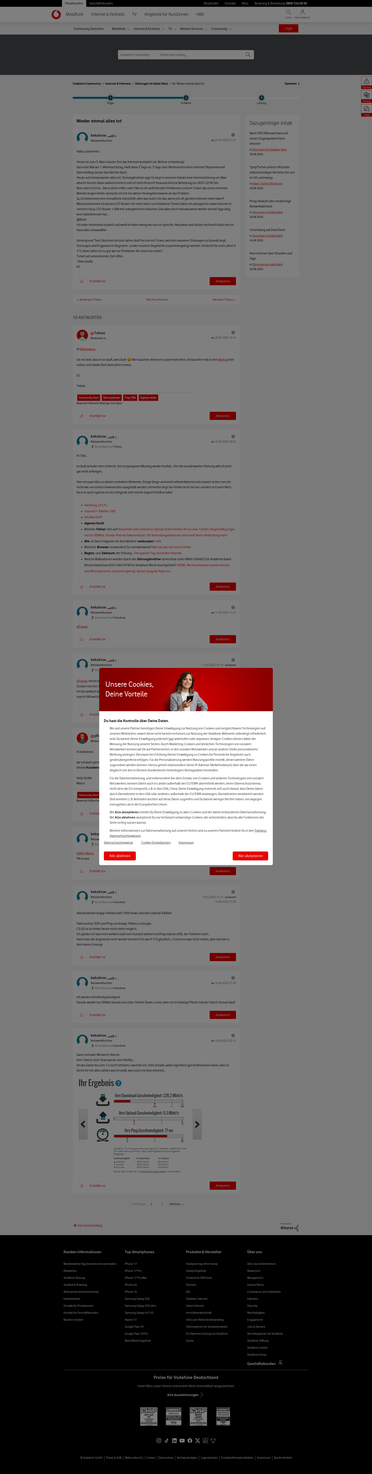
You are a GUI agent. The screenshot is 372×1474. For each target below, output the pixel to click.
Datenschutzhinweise (118, 843)
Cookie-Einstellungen (155, 843)
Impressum (186, 843)
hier (171, 739)
